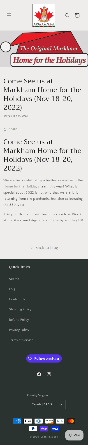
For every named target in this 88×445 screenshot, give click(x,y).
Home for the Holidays (21, 186)
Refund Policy (19, 320)
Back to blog (46, 248)
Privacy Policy (19, 330)
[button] (9, 15)
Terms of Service (21, 340)
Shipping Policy (20, 309)
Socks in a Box (49, 437)
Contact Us (17, 299)
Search (14, 279)
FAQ (12, 289)
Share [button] (13, 129)
